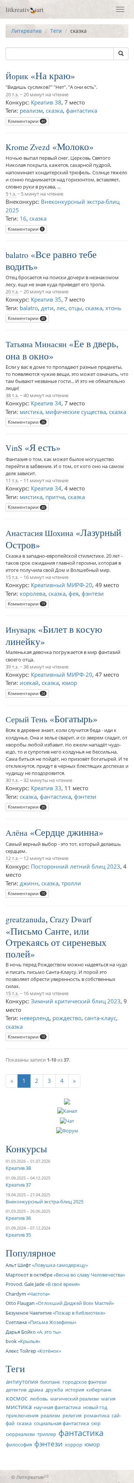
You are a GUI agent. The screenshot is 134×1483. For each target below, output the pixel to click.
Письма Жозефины (52, 1322)
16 (23, 218)
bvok (11, 1341)
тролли (71, 883)
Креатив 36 (18, 1218)
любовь (39, 1398)
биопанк (50, 1381)
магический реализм (74, 1398)
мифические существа (75, 411)
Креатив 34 (46, 403)
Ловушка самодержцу (60, 1265)
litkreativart (25, 9)
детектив (16, 1389)
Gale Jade (34, 1284)
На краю (52, 75)
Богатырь (73, 718)
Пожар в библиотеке (79, 1312)
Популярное (31, 1252)
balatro (17, 254)
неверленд (35, 1018)
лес (61, 308)
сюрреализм (20, 1434)
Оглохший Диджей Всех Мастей (75, 1303)
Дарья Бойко (21, 1331)
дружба (54, 1389)
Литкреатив (26, 30)
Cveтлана (16, 1322)
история (74, 1389)
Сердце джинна (67, 832)
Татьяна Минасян (36, 344)
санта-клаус (100, 1018)
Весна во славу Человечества (89, 1274)
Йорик (17, 76)
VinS (14, 447)
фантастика (81, 110)
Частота (38, 1293)
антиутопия (22, 1381)
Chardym (16, 1293)
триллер (46, 1434)
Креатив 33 (46, 788)
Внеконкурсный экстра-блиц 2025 (44, 1201)
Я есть (42, 447)
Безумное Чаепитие (29, 1312)
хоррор (73, 1444)
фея (73, 593)
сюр (95, 1423)
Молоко (73, 146)
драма (36, 1389)
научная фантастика (57, 1407)
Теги (56, 30)
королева (32, 593)
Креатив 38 (46, 102)
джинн (29, 883)
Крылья (29, 1341)
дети (47, 308)
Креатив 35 (46, 299)
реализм (31, 110)
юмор (69, 682)
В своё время (63, 1284)
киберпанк (99, 1389)
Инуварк (21, 629)
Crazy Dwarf (71, 919)
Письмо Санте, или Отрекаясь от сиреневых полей (56, 942)
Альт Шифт (18, 1265)
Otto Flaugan (20, 1303)
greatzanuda (25, 919)
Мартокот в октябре (29, 1274)
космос (17, 1398)
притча (55, 497)
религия (72, 1415)
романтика (96, 1415)
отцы (75, 308)
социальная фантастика (61, 1423)
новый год (95, 1407)
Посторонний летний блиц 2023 (75, 866)
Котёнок (49, 1351)
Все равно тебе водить (51, 260)
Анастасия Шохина (39, 532)
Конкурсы (26, 1148)
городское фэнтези (84, 1381)
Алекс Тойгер (21, 1351)
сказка (54, 110)
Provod (14, 1284)
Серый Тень (26, 719)
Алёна (17, 832)
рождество (67, 1018)
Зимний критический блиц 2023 (76, 1001)
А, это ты (49, 1331)
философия (19, 1444)
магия (108, 1398)
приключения (22, 1415)
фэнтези (93, 593)
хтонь (113, 308)
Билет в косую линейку (54, 635)
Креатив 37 (18, 1184)
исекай (29, 682)
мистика (31, 411)
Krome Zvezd (28, 146)
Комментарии (26, 121)
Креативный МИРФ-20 (61, 585)
